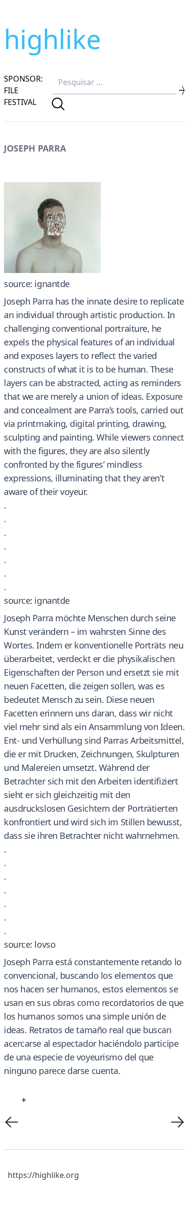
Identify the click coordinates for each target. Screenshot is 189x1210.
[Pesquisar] (58, 104)
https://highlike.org (43, 1175)
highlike (52, 39)
